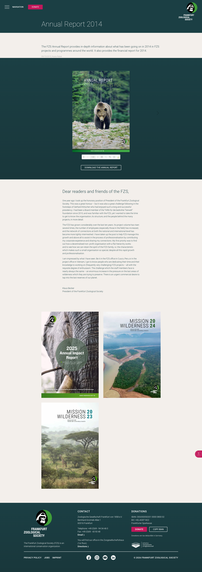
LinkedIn (113, 557)
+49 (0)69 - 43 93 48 (91, 531)
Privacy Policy (32, 557)
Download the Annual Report (101, 167)
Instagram (97, 557)
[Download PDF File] (118, 157)
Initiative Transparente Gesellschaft (142, 545)
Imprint (56, 557)
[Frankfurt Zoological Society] (188, 11)
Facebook (88, 557)
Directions (82, 546)
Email (80, 535)
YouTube (105, 557)
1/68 (92, 157)
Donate (139, 529)
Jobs (47, 557)
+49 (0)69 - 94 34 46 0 (98, 528)
